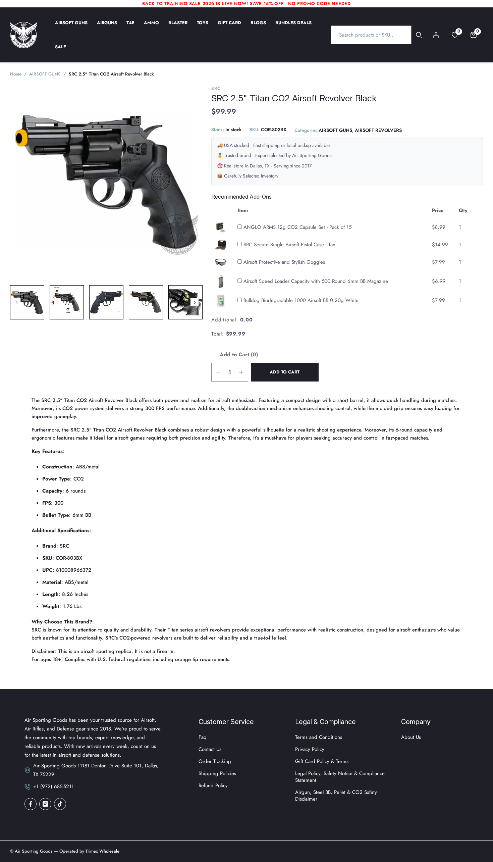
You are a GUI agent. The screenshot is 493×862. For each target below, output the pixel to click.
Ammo (151, 27)
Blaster (177, 27)
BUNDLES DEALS (293, 27)
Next (194, 302)
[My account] (436, 35)
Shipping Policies (217, 773)
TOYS (202, 27)
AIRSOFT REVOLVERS (378, 130)
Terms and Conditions (318, 737)
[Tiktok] (60, 804)
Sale (60, 51)
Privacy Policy (309, 749)
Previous (17, 302)
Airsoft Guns (71, 27)
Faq (203, 737)
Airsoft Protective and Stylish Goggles (284, 262)
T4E (130, 27)
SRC (215, 88)
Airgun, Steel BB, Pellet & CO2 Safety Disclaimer (336, 796)
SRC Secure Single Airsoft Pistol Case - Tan (289, 244)
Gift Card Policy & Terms (321, 761)
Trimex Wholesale (101, 851)
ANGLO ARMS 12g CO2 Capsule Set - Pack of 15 (297, 227)
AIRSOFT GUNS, (336, 130)
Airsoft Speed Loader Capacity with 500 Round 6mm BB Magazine (315, 281)
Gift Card (229, 27)
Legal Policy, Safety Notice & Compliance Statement (340, 777)
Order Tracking (215, 761)
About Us (411, 737)
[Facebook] (30, 804)
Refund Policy (213, 785)
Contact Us (210, 749)
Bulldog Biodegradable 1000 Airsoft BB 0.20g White (301, 300)
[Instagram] (45, 804)
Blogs (258, 27)
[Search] (419, 35)
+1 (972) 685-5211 (53, 786)
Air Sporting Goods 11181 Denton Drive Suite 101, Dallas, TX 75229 (96, 770)
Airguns (107, 27)
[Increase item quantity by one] (241, 372)
